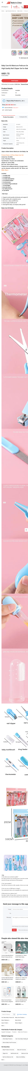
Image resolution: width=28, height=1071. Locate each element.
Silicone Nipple (18, 1023)
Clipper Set (5, 1053)
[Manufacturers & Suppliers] (14, 2)
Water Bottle (18, 1020)
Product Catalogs (22, 1014)
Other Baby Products (7, 1039)
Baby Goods (19, 11)
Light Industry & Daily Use (11, 11)
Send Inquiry (14, 80)
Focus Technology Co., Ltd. (18, 1065)
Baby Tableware (5, 1020)
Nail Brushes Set (14, 1053)
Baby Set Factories (21, 1049)
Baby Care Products (19, 1017)
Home (2, 11)
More (2, 1059)
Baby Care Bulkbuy (20, 1057)
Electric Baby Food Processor (9, 1042)
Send (14, 930)
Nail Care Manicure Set (8, 1057)
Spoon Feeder (4, 1023)
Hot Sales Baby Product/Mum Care (9, 1017)
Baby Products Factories (8, 1049)
